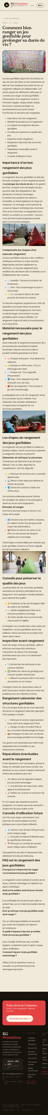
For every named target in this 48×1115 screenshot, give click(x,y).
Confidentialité (27, 1110)
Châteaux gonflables (31, 1039)
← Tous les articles (10, 18)
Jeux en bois (32, 1058)
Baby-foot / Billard (31, 1075)
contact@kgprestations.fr (14, 1074)
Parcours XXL (32, 1048)
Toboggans (31, 1044)
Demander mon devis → (19, 1018)
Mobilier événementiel (32, 1069)
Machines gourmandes (32, 1053)
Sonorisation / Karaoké (32, 1063)
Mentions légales (8, 1110)
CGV (18, 1110)
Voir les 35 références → (32, 1082)
